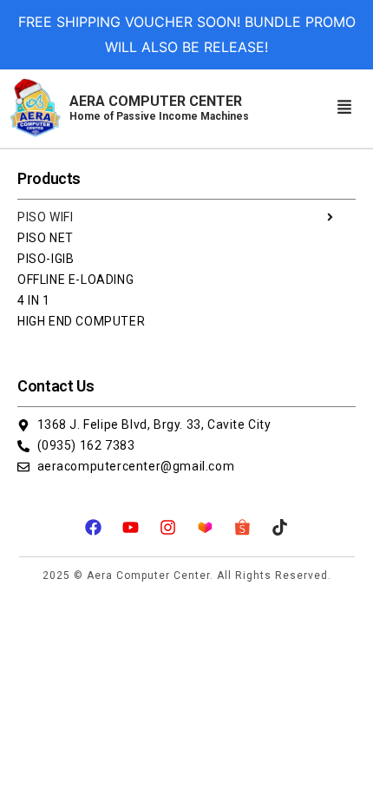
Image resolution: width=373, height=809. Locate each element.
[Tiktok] (280, 526)
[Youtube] (131, 526)
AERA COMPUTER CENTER (159, 107)
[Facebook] (93, 526)
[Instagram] (168, 526)
